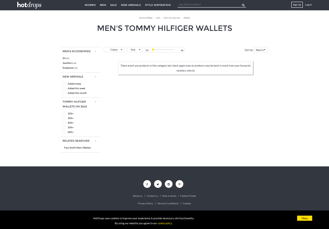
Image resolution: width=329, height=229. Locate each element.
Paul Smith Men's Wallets (77, 147)
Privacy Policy (145, 203)
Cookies (186, 203)
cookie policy (164, 223)
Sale (113, 5)
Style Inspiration (158, 5)
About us (137, 196)
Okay (305, 218)
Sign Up (297, 4)
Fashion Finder (188, 196)
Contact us (152, 196)
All (66, 58)
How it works (169, 196)
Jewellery (69, 62)
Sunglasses (70, 67)
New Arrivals (131, 5)
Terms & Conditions (167, 203)
